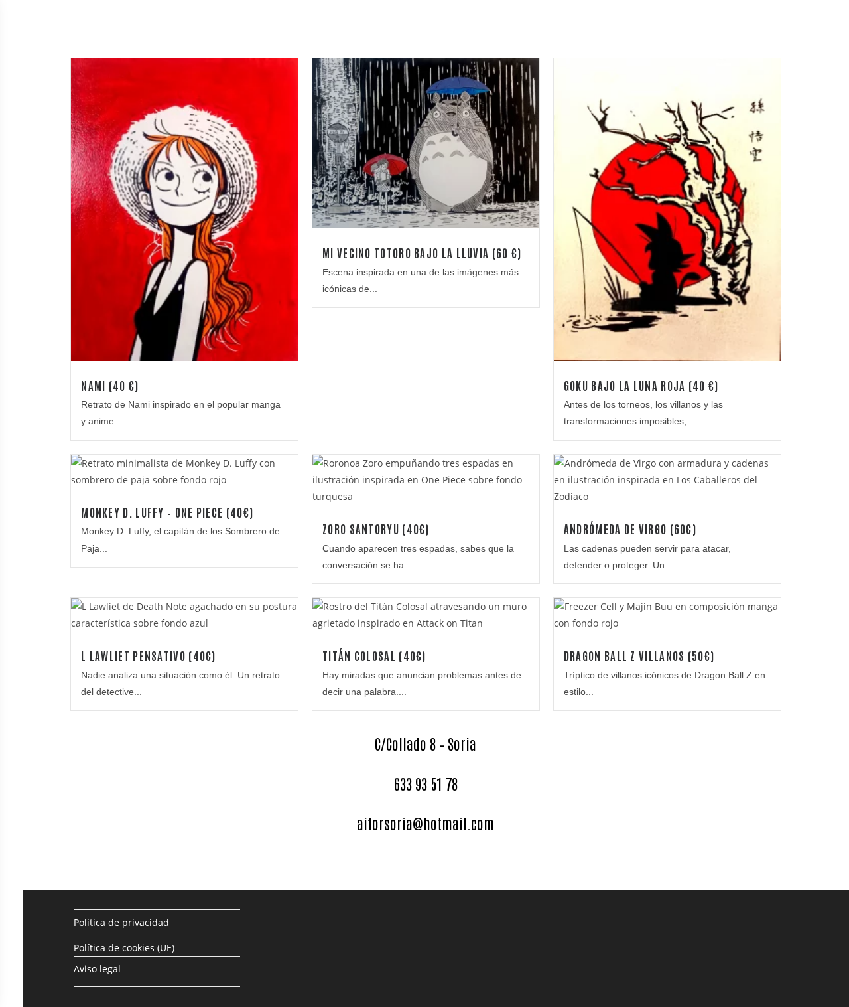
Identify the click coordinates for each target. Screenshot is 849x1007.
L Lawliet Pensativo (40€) (148, 655)
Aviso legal (97, 969)
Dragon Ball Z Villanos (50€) (639, 655)
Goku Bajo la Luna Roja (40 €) (641, 385)
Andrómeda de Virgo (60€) (630, 529)
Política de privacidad (121, 922)
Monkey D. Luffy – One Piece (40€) (167, 512)
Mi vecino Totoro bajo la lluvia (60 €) (421, 253)
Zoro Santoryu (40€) (376, 529)
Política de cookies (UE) (124, 947)
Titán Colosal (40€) (374, 655)
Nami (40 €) (110, 385)
